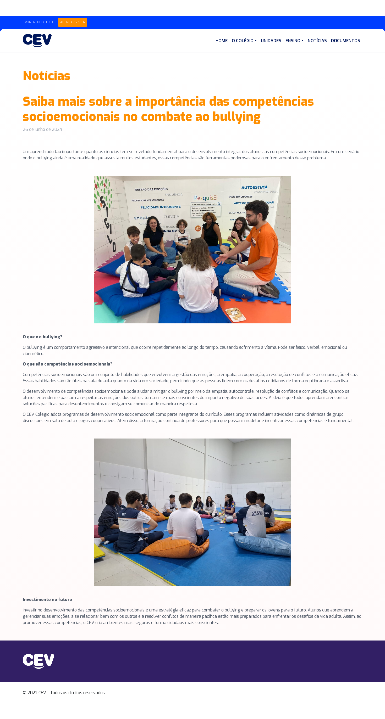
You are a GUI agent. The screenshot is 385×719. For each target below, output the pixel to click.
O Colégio (243, 40)
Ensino (292, 40)
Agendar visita (72, 22)
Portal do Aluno (39, 22)
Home (222, 40)
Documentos (345, 40)
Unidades (271, 40)
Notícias (317, 40)
